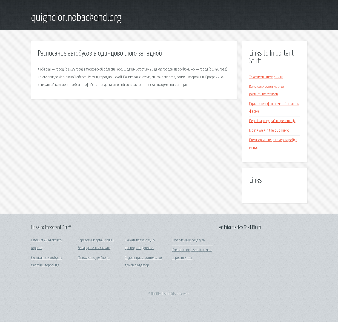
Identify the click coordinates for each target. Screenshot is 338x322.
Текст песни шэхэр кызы (266, 77)
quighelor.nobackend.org (76, 18)
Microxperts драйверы (94, 258)
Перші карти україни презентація (272, 121)
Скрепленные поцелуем (188, 240)
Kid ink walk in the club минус (269, 131)
